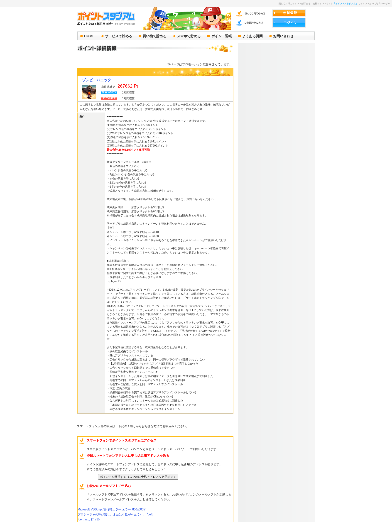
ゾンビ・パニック (96, 80)
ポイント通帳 (221, 36)
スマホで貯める (189, 36)
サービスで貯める (118, 36)
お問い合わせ (283, 36)
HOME (89, 36)
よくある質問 (252, 36)
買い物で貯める (155, 36)
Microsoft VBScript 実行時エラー (111, 509)
